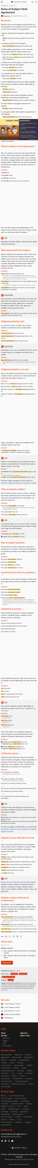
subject (3, 155)
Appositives (28, 1057)
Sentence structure (8, 977)
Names (18, 1117)
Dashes (29, 1065)
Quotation (24, 1111)
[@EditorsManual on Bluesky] (12, 1141)
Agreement (13, 5)
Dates (3, 1109)
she (13, 336)
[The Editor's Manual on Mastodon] (5, 1141)
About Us (24, 1033)
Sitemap (8, 1159)
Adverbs (28, 1055)
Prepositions (18, 1078)
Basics (3, 1096)
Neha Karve (7, 16)
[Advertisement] (19, 204)
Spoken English (14, 1109)
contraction (21, 524)
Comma (20, 1063)
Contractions (19, 1065)
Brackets (13, 1060)
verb (5, 153)
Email (24, 1068)
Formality (4, 1103)
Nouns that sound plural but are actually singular (18, 882)
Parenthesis (28, 1117)
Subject (11, 980)
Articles (4, 1035)
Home (3, 1033)
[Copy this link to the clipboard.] (12, 21)
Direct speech (18, 1114)
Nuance (4, 1119)
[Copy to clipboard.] (21, 936)
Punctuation (7, 1046)
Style (4, 1043)
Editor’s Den (25, 1035)
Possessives (5, 1078)
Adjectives (18, 1055)
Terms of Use (4, 990)
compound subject (8, 325)
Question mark (6, 1081)
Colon (12, 1063)
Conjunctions (6, 1065)
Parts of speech (7, 1117)
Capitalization (24, 1060)
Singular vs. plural (7, 1106)
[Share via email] (17, 936)
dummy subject (23, 493)
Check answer (6, 962)
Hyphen (30, 1070)
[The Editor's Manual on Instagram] (9, 1141)
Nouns (20, 1073)
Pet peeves (25, 1101)
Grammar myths (17, 1103)
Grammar (4, 5)
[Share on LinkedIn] (13, 936)
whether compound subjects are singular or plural (18, 483)
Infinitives (4, 1073)
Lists (13, 1073)
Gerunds (20, 1070)
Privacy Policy (17, 1159)
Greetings (4, 1111)
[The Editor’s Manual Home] (19, 2)
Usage (4, 1040)
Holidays (26, 1109)
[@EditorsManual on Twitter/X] (2, 1141)
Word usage (5, 1086)
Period (14, 1076)
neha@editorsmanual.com (11, 1136)
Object (12, 1119)
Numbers (29, 1073)
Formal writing (20, 1098)
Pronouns (29, 1078)
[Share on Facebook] (9, 936)
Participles (5, 1076)
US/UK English (6, 1098)
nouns (15, 350)
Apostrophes (6, 1125)
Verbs (31, 1084)
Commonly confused (16, 1096)
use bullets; (12, 452)
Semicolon (5, 1084)
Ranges (28, 1122)
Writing (14, 1111)
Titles (26, 1106)
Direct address (6, 1122)
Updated (13, 16)
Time (19, 1106)
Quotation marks (21, 1081)
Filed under (5, 974)
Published (4, 971)
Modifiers (18, 1122)
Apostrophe (16, 1057)
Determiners (6, 1068)
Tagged (3, 980)
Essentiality (5, 1114)
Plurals (22, 1076)
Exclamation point (7, 1070)
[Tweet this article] (6, 936)
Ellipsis (16, 1068)
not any (4, 711)
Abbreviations (6, 1055)
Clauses (4, 1063)
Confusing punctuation (9, 1101)
